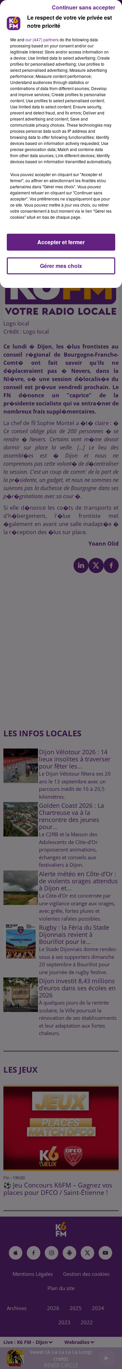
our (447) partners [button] (42, 39)
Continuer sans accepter (83, 7)
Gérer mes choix (61, 266)
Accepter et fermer (61, 242)
